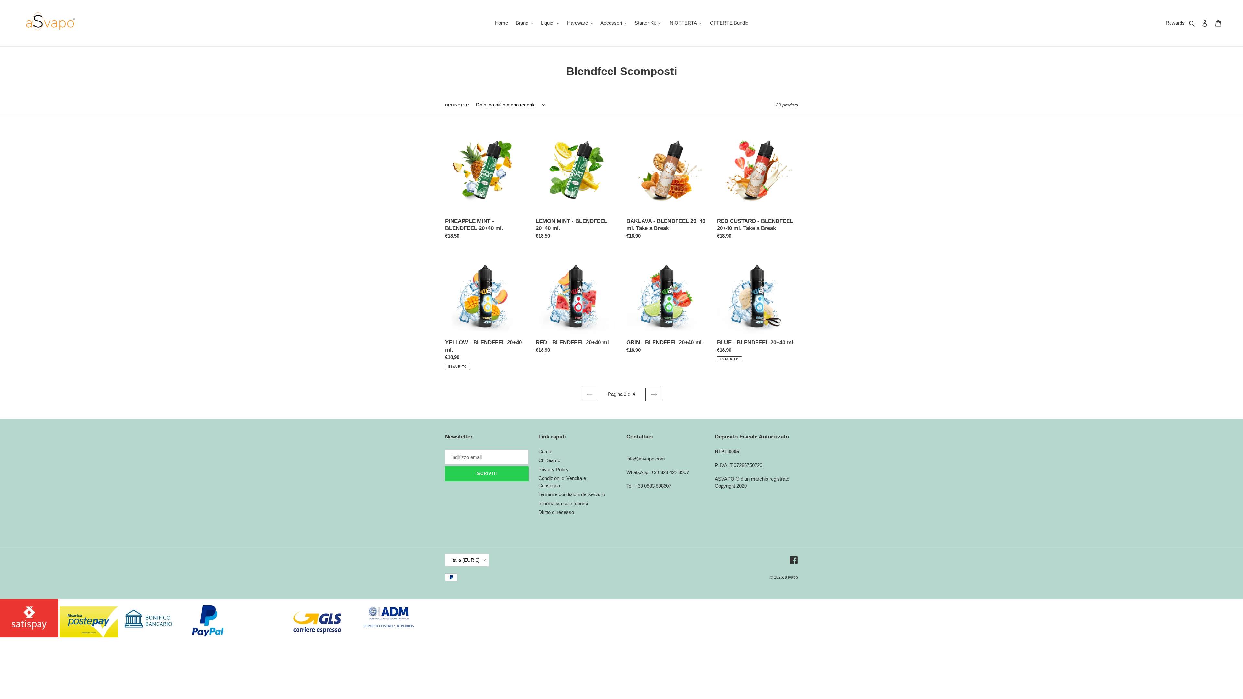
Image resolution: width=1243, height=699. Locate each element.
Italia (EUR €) (465, 560)
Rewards (1175, 23)
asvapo (791, 577)
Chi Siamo (549, 460)
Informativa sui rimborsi (563, 503)
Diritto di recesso (556, 512)
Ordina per (457, 105)
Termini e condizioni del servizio (571, 494)
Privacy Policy (553, 469)
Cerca (544, 451)
